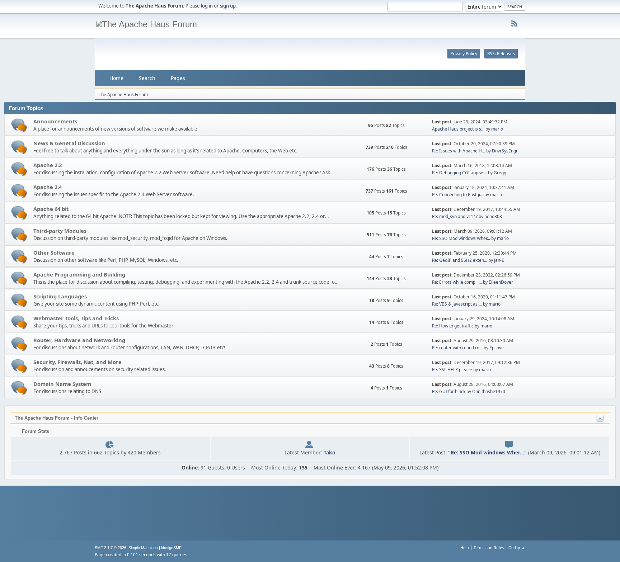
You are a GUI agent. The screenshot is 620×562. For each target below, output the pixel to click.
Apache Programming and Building (79, 274)
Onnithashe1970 (488, 391)
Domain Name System (62, 383)
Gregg (500, 173)
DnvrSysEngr (505, 151)
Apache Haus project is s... (458, 129)
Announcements (55, 121)
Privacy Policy (463, 54)
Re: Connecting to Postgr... (457, 195)
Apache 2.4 (47, 186)
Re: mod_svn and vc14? (455, 216)
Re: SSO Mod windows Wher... (461, 238)
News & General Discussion (69, 143)
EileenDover (501, 282)
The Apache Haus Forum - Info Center (56, 418)
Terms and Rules (489, 547)
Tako (329, 452)
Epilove (496, 348)
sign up (228, 6)
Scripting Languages (60, 296)
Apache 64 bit (51, 208)
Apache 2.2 (47, 165)
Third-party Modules (59, 230)
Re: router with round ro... (457, 348)
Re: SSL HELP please (452, 370)
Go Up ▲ (516, 547)
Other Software (54, 252)
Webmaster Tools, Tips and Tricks (76, 318)
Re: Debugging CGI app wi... (459, 173)
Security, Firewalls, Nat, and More (77, 361)
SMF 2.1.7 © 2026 (110, 548)
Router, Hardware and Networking (79, 340)
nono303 (493, 216)
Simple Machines (143, 548)
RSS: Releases (501, 54)
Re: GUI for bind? (448, 391)
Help (464, 547)
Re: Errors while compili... (457, 282)
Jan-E (499, 260)
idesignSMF (171, 548)
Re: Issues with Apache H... (458, 151)
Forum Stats (34, 431)
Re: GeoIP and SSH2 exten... (459, 260)
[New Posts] (19, 125)
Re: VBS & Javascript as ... (457, 304)
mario (497, 129)
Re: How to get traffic (453, 326)
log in (207, 6)
